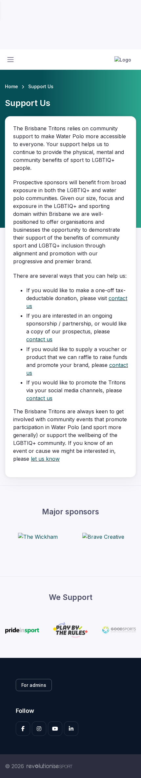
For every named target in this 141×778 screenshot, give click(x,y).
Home (11, 86)
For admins (33, 685)
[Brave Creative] (103, 536)
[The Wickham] (38, 536)
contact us (39, 339)
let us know (45, 458)
